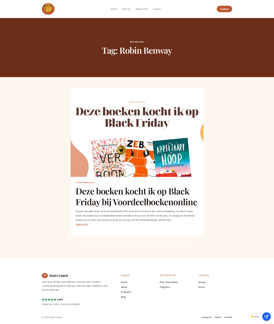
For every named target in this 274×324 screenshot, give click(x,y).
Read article (82, 224)
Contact (224, 8)
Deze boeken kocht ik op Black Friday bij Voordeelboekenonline (136, 196)
